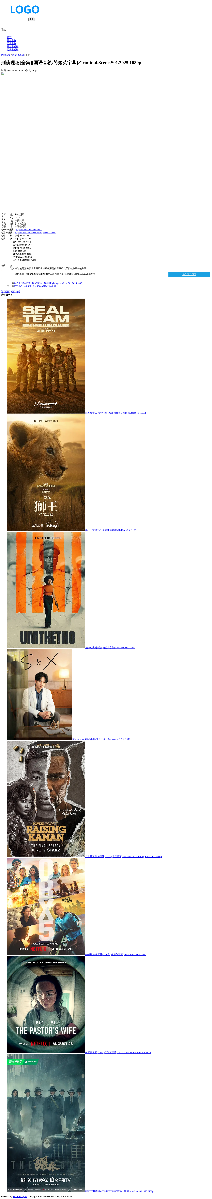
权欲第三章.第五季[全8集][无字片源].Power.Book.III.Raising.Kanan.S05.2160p (123, 856)
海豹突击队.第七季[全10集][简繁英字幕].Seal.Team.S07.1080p (115, 413)
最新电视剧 (12, 46)
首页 (9, 37)
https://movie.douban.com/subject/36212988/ (35, 232)
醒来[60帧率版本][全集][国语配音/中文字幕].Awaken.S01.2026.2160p (119, 1191)
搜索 (31, 19)
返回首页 (5, 291)
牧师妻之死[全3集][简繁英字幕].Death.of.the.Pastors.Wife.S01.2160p (118, 1052)
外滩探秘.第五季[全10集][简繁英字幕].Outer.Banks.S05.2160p (115, 954)
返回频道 (15, 291)
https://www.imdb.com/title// (29, 229)
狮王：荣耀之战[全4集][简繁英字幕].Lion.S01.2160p (111, 530)
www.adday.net (20, 1196)
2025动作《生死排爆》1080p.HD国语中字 (35, 286)
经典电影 (11, 43)
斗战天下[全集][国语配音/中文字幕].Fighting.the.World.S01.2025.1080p (48, 283)
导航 (3, 29)
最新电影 (11, 40)
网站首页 (5, 55)
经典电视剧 (12, 49)
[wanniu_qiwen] (23, 16)
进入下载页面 (189, 274)
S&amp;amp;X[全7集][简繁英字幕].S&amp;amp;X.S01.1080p (101, 739)
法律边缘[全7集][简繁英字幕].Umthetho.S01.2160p (110, 647)
